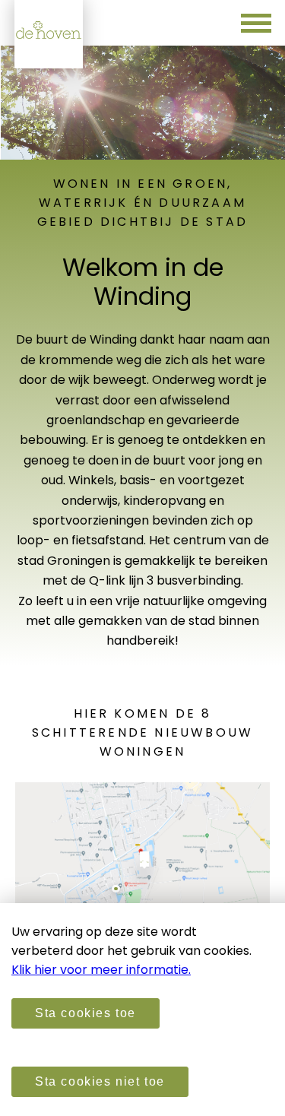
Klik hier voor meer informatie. (101, 969)
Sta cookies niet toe (100, 1081)
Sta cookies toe (85, 1013)
